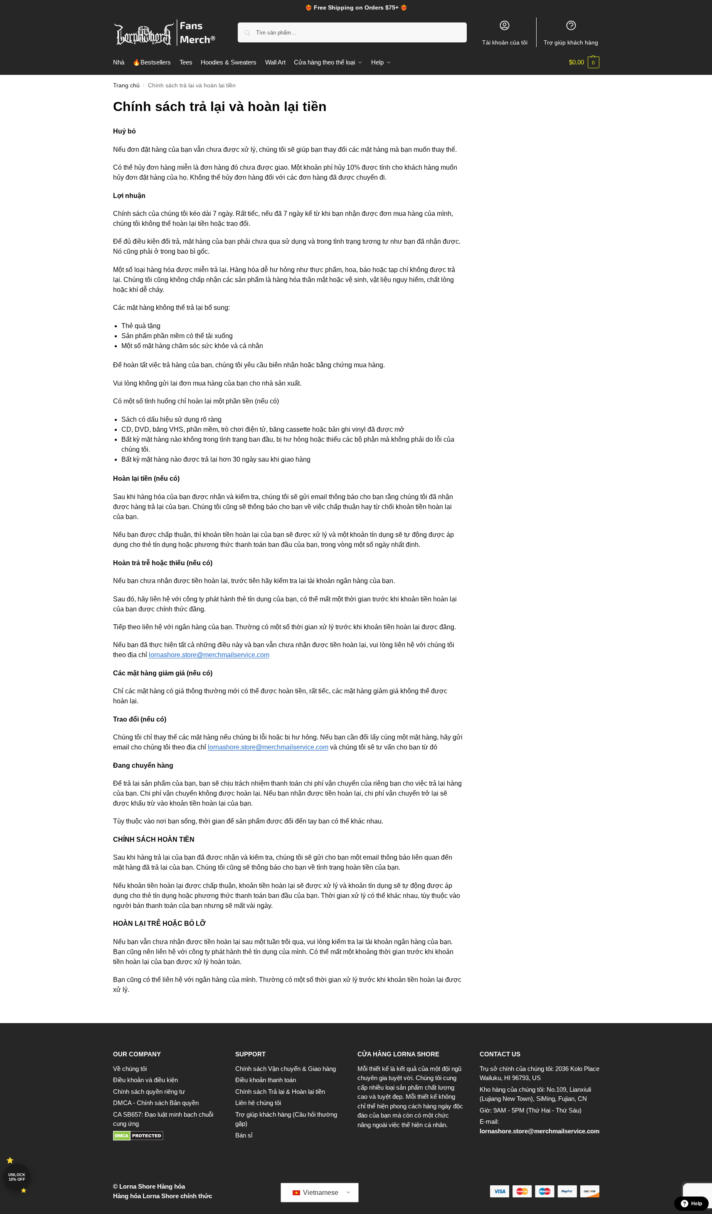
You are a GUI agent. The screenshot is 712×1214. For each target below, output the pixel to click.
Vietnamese (319, 1192)
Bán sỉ (243, 1135)
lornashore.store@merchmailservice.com (539, 1131)
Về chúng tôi (130, 1068)
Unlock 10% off (16, 1177)
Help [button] (696, 1204)
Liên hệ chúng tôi (258, 1102)
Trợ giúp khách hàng (571, 42)
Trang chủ (126, 85)
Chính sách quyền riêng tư (149, 1091)
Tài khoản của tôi (504, 42)
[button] (584, 62)
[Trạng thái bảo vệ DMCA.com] (166, 1136)
